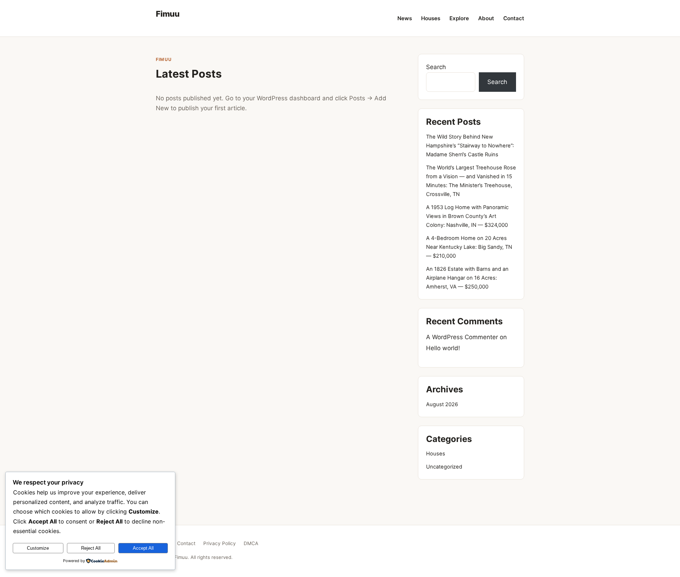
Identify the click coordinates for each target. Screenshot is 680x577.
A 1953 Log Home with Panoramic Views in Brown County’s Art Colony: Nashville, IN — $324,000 (467, 216)
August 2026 (442, 404)
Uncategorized (444, 467)
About (486, 18)
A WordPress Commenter (462, 337)
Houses (430, 18)
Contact (513, 18)
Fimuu (168, 13)
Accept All (143, 548)
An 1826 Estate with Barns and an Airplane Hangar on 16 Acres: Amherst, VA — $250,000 (467, 278)
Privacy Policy (219, 543)
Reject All (91, 548)
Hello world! (443, 348)
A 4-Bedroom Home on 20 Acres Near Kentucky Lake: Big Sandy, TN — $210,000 (469, 247)
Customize (38, 548)
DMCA (251, 543)
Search (436, 67)
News (404, 18)
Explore (459, 18)
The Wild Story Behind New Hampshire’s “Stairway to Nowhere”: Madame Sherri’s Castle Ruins (470, 146)
